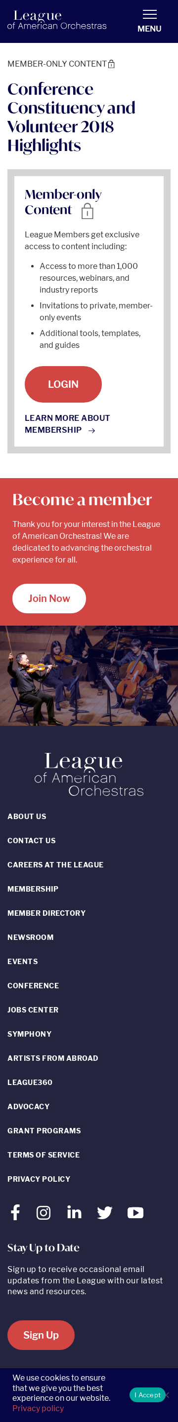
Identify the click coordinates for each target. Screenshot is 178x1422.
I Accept (147, 1395)
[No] (166, 1395)
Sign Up (41, 1335)
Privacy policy (38, 1408)
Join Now (49, 598)
